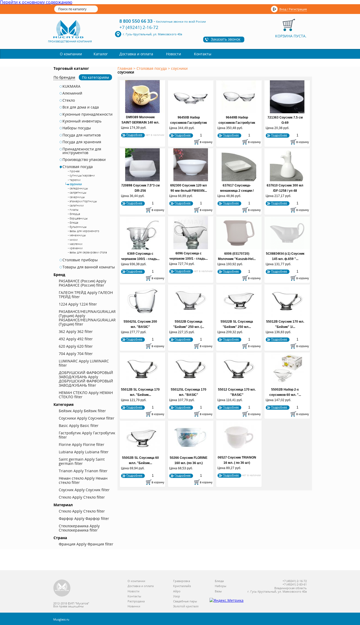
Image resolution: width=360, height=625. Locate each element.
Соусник (84, 489)
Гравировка (181, 581)
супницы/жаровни (82, 175)
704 (76, 353)
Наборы (220, 586)
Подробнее (134, 135)
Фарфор (84, 518)
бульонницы (78, 226)
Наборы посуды (76, 128)
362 (76, 331)
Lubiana (84, 451)
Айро (177, 591)
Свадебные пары (185, 601)
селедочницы (79, 188)
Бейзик (82, 410)
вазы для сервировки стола (88, 252)
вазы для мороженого (84, 230)
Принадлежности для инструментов (81, 151)
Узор (176, 596)
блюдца (75, 213)
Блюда (219, 581)
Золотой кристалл (185, 606)
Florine (81, 444)
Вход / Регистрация (293, 9)
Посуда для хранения (81, 142)
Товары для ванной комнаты (88, 267)
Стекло (68, 100)
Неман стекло (83, 480)
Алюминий (72, 93)
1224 (78, 304)
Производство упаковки (84, 159)
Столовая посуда (77, 167)
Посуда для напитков (81, 135)
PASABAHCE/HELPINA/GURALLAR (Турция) (87, 318)
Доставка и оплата (136, 53)
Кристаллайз (182, 586)
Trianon (83, 470)
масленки (76, 243)
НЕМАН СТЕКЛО (86, 394)
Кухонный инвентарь (81, 121)
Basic (79, 425)
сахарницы (77, 196)
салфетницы (78, 192)
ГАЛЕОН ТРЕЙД (86, 294)
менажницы (78, 235)
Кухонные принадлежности (87, 114)
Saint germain (82, 461)
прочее (75, 171)
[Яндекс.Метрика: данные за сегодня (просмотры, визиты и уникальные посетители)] (227, 600)
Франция (86, 544)
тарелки (75, 179)
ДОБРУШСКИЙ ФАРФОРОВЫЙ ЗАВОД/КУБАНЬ (86, 379)
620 (76, 346)
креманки (76, 248)
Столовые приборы (80, 260)
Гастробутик (87, 435)
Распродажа (136, 601)
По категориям (95, 77)
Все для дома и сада (80, 107)
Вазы (218, 591)
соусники (76, 184)
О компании (71, 53)
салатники (77, 205)
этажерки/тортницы (83, 201)
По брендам (64, 77)
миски (74, 239)
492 (76, 338)
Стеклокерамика (79, 528)
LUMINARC (84, 363)
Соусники (86, 418)
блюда (74, 222)
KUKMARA (71, 86)
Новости (173, 53)
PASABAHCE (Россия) (82, 283)
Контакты (202, 53)
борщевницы (79, 218)
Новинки (134, 606)
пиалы (74, 209)
